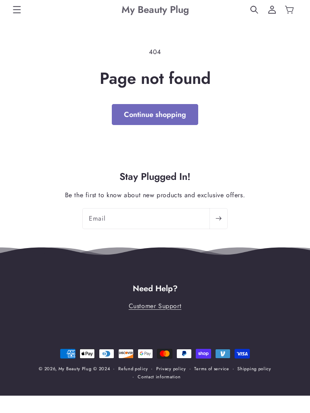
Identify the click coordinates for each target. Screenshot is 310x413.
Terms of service (211, 368)
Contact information (159, 376)
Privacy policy (171, 368)
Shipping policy (254, 368)
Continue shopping (155, 114)
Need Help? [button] (155, 289)
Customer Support (155, 306)
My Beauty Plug (75, 368)
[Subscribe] (218, 218)
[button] (17, 10)
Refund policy (133, 368)
